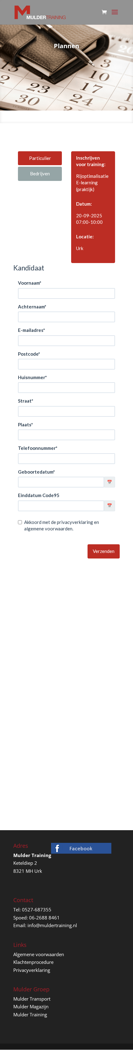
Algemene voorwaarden (38, 954)
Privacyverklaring (31, 970)
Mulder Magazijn (31, 1006)
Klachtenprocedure (33, 962)
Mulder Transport (31, 999)
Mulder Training (30, 1014)
